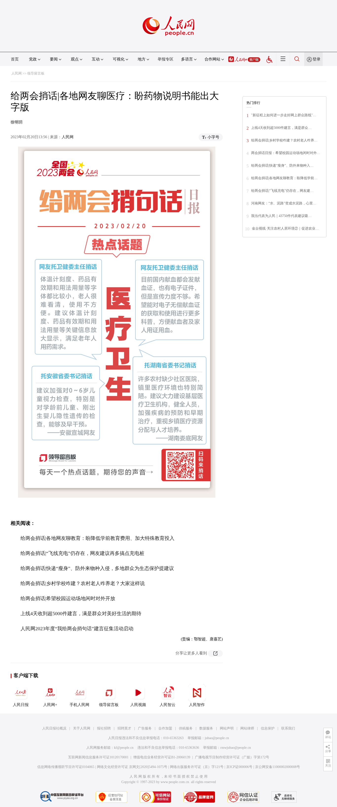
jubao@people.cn (217, 738)
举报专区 (165, 59)
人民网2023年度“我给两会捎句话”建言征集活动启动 (76, 628)
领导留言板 (35, 73)
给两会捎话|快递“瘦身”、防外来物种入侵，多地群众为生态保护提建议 (97, 568)
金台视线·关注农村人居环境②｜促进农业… (285, 228)
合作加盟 (165, 728)
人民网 (16, 73)
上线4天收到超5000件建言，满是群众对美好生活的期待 (80, 613)
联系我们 (288, 728)
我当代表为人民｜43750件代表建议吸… (281, 216)
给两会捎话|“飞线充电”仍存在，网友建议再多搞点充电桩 (82, 553)
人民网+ (50, 705)
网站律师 (247, 728)
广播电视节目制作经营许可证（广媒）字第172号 (232, 757)
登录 (316, 59)
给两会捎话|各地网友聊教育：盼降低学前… (284, 178)
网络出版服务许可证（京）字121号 (197, 767)
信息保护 (268, 728)
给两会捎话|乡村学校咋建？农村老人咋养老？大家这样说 (82, 583)
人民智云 (167, 705)
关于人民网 (81, 728)
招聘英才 (124, 728)
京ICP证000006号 (239, 767)
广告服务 (145, 728)
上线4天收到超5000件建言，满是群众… (281, 128)
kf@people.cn (123, 747)
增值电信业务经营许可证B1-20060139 (161, 757)
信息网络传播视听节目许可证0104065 (65, 767)
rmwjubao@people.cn (235, 747)
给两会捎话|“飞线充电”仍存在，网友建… (282, 191)
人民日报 (21, 705)
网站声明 (227, 728)
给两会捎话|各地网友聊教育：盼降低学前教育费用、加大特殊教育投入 (97, 538)
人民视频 (138, 705)
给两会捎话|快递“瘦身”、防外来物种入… (282, 165)
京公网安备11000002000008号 (277, 767)
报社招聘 (104, 728)
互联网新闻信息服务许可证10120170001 (98, 757)
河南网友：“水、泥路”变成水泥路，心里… (283, 203)
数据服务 (206, 728)
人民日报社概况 (54, 728)
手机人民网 (79, 705)
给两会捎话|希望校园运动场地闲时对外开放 (67, 598)
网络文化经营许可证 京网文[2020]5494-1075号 (132, 767)
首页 (15, 59)
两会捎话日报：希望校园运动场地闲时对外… (285, 153)
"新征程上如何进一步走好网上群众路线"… (283, 115)
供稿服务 (186, 728)
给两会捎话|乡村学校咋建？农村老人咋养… (284, 140)
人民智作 (197, 705)
